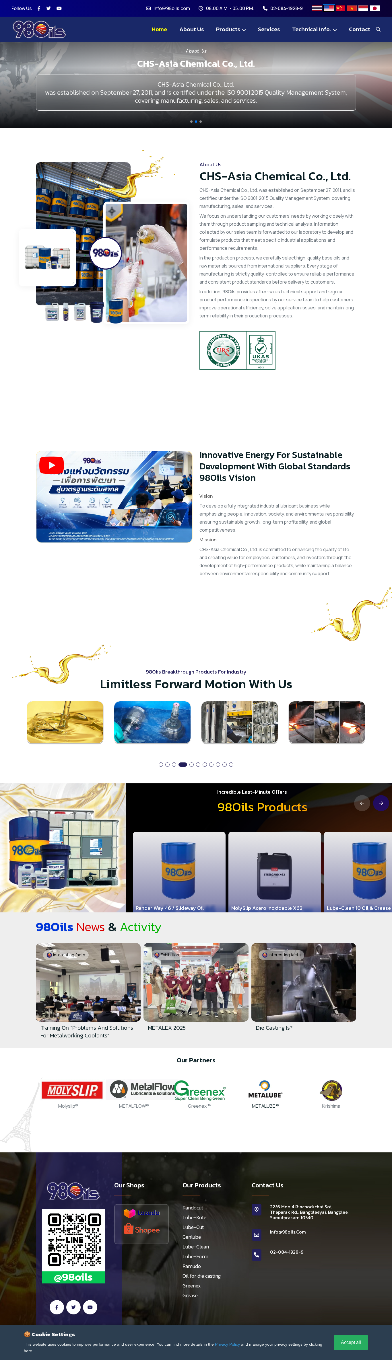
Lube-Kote (194, 1217)
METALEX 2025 (59, 1027)
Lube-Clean (196, 1246)
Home (159, 29)
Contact (359, 29)
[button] (191, 121)
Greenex (192, 1285)
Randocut (193, 1207)
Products (228, 29)
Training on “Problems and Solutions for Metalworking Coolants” (302, 1031)
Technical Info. (312, 29)
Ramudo (192, 1266)
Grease (190, 1295)
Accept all (351, 1342)
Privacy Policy (227, 1344)
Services (269, 29)
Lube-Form (195, 1256)
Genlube (192, 1237)
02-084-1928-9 (286, 8)
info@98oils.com (172, 8)
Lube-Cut (193, 1227)
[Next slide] (381, 803)
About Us (191, 29)
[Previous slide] (362, 803)
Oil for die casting (202, 1276)
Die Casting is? (166, 1027)
